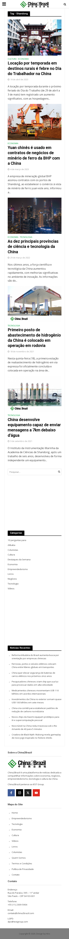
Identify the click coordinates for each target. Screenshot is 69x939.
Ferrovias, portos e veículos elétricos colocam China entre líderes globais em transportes (34, 665)
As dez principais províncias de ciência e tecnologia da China (33, 246)
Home (15, 812)
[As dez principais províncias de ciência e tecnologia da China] (34, 215)
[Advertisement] (34, 502)
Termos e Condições (22, 863)
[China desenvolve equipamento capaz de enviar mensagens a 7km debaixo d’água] (34, 393)
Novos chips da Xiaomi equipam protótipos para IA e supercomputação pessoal (35, 718)
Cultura (12, 59)
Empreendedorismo (22, 818)
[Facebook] (11, 792)
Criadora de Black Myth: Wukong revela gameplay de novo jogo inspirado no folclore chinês (36, 736)
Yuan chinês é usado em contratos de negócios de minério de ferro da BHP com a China (34, 155)
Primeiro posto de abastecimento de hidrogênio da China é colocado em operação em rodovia (34, 337)
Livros (15, 846)
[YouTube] (36, 792)
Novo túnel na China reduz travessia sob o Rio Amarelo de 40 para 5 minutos (34, 727)
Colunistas (17, 852)
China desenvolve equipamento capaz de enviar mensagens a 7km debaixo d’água (34, 427)
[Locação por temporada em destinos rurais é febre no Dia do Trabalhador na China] (34, 37)
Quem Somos (19, 857)
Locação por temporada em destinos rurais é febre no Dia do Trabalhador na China (34, 68)
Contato (16, 874)
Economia (23, 59)
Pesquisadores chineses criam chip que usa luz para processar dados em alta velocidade (35, 683)
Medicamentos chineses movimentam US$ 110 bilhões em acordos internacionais (35, 692)
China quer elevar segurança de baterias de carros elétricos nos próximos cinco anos (33, 674)
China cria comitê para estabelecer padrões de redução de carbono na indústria (35, 710)
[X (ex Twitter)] (27, 792)
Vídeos (15, 840)
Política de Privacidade (23, 869)
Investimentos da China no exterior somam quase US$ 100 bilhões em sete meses (36, 701)
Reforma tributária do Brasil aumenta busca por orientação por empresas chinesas (35, 657)
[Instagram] (19, 792)
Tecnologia (26, 237)
